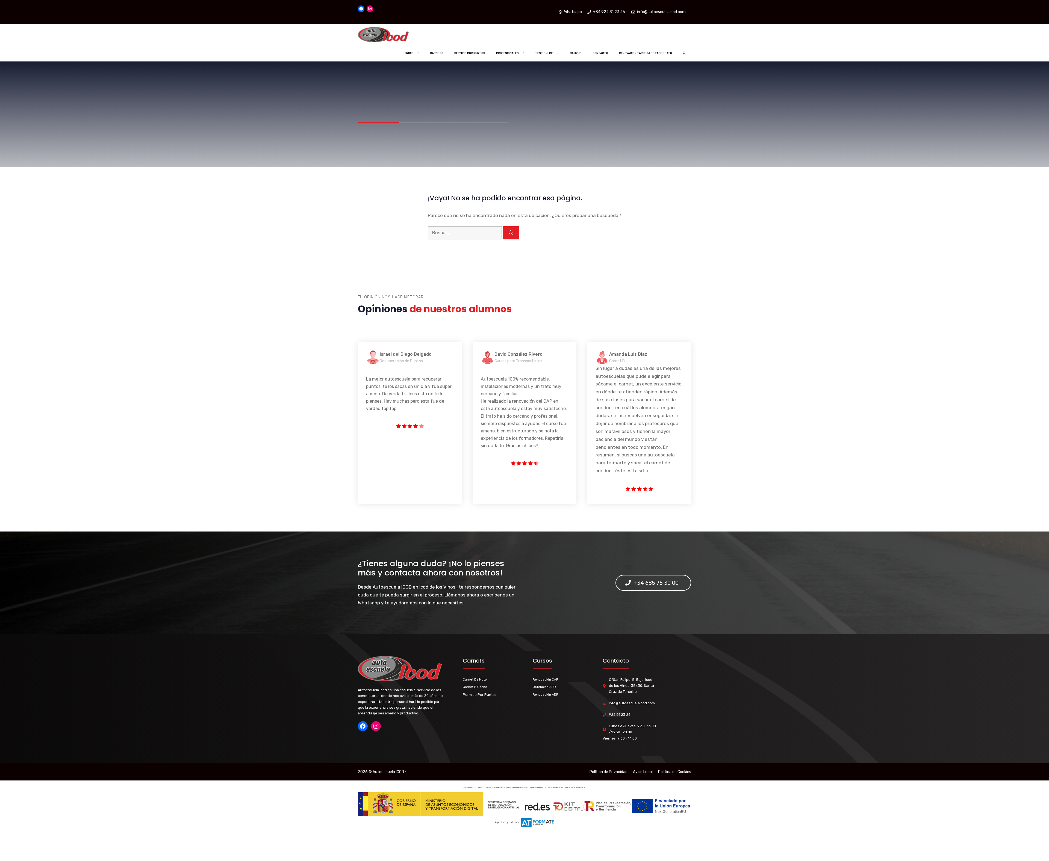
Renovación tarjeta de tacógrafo (645, 53)
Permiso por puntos (469, 53)
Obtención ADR (544, 687)
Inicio (409, 53)
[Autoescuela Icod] (394, 34)
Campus (576, 53)
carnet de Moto (475, 679)
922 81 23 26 (619, 714)
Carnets (436, 53)
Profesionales (507, 53)
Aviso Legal (643, 772)
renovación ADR (545, 694)
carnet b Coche (475, 687)
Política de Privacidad (608, 772)
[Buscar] (511, 232)
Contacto (600, 53)
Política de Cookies (674, 772)
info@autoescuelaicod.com (632, 703)
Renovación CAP (545, 679)
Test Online (544, 53)
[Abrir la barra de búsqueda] (684, 53)
